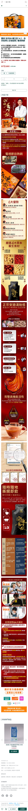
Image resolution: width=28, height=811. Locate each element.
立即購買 (22, 809)
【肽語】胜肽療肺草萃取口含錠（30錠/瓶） (14, 745)
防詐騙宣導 (19, 777)
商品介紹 (14, 90)
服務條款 (3, 777)
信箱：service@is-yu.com (8, 768)
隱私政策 (13, 777)
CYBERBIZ (17, 805)
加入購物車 (13, 809)
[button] (26, 740)
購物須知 (8, 777)
